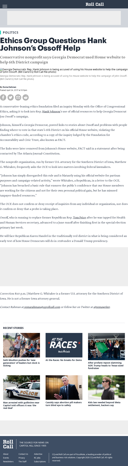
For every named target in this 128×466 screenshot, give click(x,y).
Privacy (22, 457)
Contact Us (23, 454)
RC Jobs (37, 457)
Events (6, 457)
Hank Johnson (51, 111)
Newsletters (8, 461)
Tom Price (79, 217)
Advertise (38, 454)
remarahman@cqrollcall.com (42, 307)
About (5, 454)
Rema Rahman (9, 87)
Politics (10, 32)
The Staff (22, 461)
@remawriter (101, 307)
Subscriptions (40, 461)
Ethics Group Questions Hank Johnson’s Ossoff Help (53, 44)
